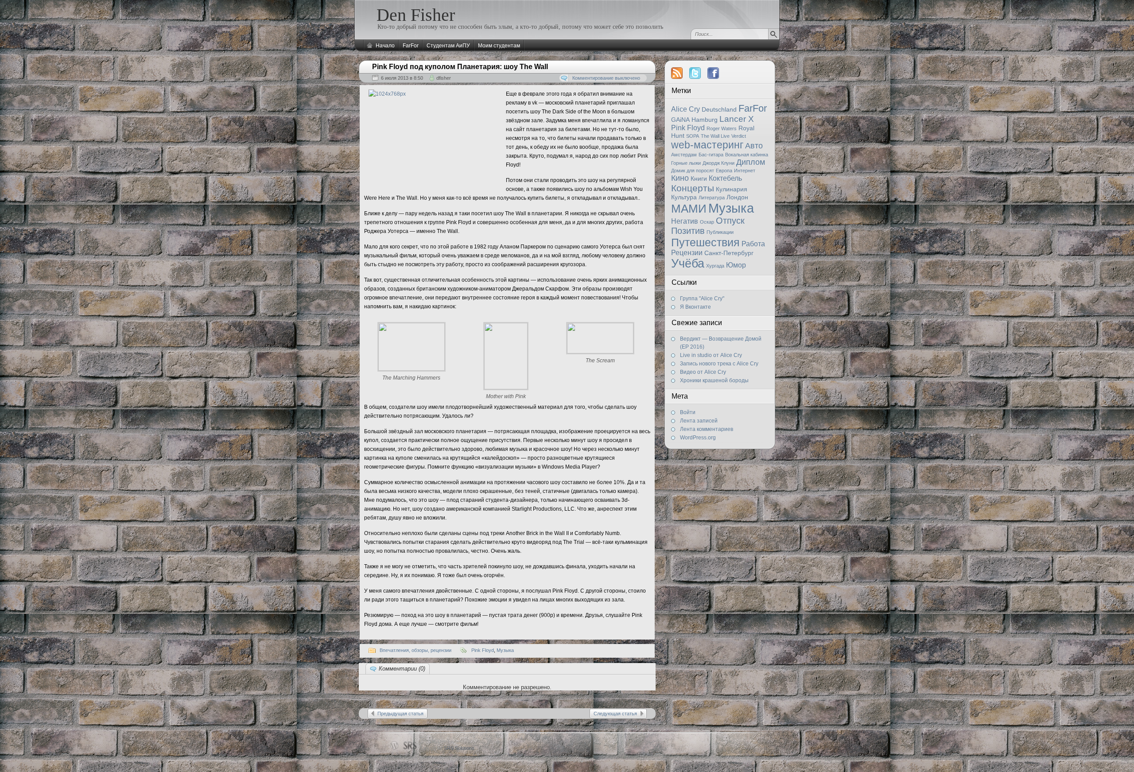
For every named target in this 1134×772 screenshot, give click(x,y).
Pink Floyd (688, 128)
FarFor (411, 46)
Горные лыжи (686, 163)
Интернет (744, 170)
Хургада (715, 265)
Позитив (688, 231)
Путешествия (705, 242)
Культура (684, 197)
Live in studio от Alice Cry (711, 355)
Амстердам (684, 154)
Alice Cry (685, 109)
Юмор (736, 265)
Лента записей (699, 421)
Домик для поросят (692, 170)
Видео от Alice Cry (703, 372)
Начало (385, 46)
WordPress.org (698, 437)
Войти (687, 412)
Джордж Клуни (718, 163)
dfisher (443, 78)
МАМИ (689, 208)
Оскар (707, 222)
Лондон (737, 197)
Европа (724, 170)
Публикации (720, 232)
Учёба (687, 263)
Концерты (692, 188)
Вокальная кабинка (746, 154)
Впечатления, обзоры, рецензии (415, 650)
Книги (699, 178)
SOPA (692, 136)
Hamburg (704, 119)
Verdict (738, 136)
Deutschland (719, 109)
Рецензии (687, 252)
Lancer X (736, 119)
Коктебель (725, 178)
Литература (712, 197)
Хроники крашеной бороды (714, 380)
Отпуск (730, 220)
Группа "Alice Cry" (702, 298)
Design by (447, 748)
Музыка (731, 208)
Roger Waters (722, 128)
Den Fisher (416, 15)
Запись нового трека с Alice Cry (719, 364)
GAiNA (680, 119)
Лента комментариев (706, 429)
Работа (753, 244)
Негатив (684, 221)
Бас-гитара (711, 154)
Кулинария (731, 189)
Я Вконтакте (695, 307)
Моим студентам (499, 46)
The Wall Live (715, 136)
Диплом (750, 162)
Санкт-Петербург (728, 252)
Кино (680, 178)
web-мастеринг (707, 145)
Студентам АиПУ (448, 46)
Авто (754, 145)
